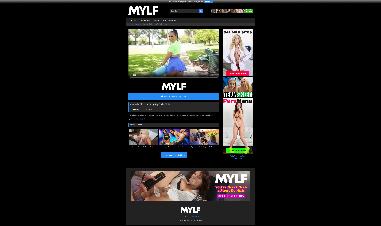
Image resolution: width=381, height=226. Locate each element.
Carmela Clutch (140, 119)
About (137, 109)
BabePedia (238, 158)
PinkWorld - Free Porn (238, 156)
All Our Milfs (146, 20)
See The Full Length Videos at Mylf (165, 20)
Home (134, 20)
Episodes (138, 24)
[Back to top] (375, 220)
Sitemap (185, 216)
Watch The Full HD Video (175, 96)
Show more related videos (174, 155)
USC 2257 (195, 216)
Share (150, 109)
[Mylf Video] (143, 10)
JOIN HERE (208, 1)
